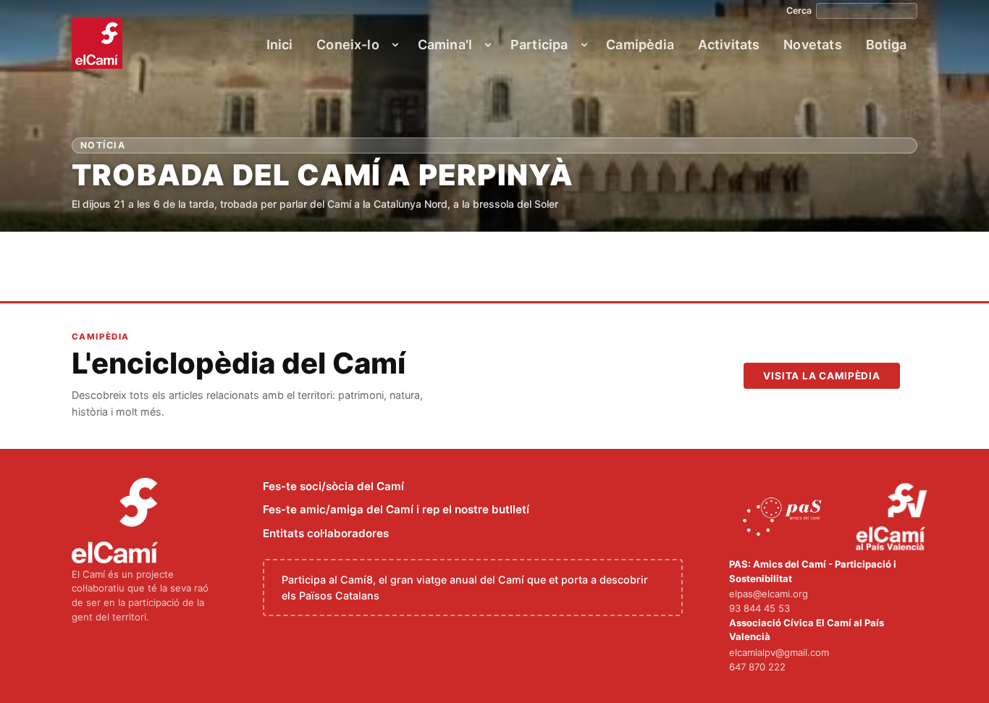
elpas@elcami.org (768, 593)
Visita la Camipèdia (821, 376)
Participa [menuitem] (539, 44)
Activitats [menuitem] (729, 44)
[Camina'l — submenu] (488, 45)
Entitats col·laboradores (326, 533)
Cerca (799, 11)
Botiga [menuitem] (886, 44)
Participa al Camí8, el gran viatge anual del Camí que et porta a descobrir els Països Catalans (465, 587)
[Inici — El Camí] (97, 43)
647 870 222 (757, 667)
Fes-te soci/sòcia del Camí (333, 486)
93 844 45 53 (759, 608)
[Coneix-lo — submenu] (395, 45)
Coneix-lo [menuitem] (347, 44)
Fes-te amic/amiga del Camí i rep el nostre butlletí (396, 509)
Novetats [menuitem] (812, 44)
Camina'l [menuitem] (445, 44)
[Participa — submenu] (584, 45)
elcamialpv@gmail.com (779, 652)
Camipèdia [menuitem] (640, 44)
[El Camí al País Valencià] (893, 517)
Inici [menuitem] (279, 44)
